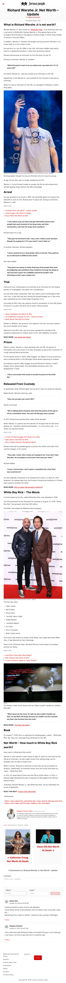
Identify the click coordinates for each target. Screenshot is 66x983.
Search (27, 954)
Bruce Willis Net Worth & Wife (16, 216)
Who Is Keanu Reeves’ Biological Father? (20, 442)
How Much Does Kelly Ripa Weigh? (18, 655)
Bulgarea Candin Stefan (34, 17)
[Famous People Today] (33, 4)
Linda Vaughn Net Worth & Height (18, 213)
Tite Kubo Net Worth (22, 725)
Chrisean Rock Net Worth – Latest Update (21, 210)
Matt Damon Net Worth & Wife (16, 440)
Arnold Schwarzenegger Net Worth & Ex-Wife (22, 437)
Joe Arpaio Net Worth (22, 337)
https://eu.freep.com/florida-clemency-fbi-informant (27, 803)
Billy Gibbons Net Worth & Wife (17, 658)
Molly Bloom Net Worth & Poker (17, 319)
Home (5, 825)
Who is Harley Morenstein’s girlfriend (28, 487)
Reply (8, 920)
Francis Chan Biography (27, 791)
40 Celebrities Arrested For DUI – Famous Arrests (24, 317)
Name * (9, 890)
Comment (7, 876)
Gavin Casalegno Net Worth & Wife (18, 314)
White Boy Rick (36, 30)
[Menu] (3, 4)
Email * (32, 890)
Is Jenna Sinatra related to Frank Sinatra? (21, 660)
